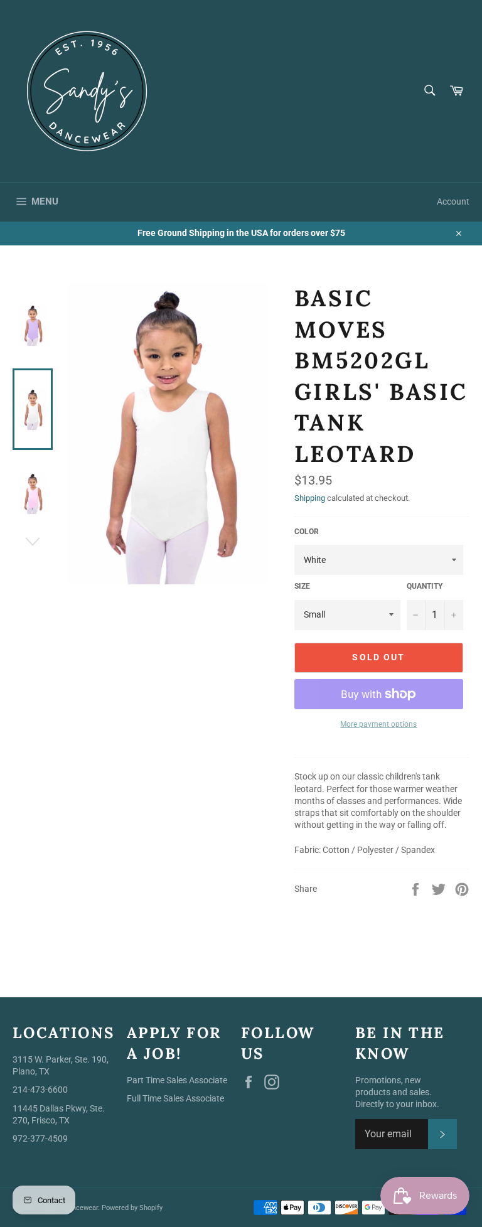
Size (302, 586)
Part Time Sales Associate (177, 1080)
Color (306, 531)
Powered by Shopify (132, 1208)
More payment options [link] (378, 724)
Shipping (309, 498)
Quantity (424, 586)
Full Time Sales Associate (175, 1098)
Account (453, 201)
